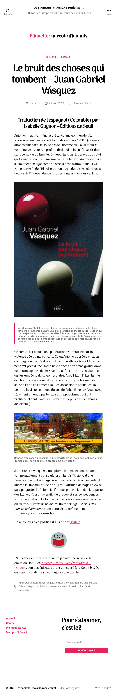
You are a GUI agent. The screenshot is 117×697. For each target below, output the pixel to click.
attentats (41, 583)
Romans (66, 57)
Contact (10, 623)
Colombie (52, 57)
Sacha (37, 103)
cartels (59, 583)
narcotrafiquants (58, 587)
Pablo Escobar (76, 587)
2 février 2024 (56, 103)
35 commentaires (82, 103)
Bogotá (50, 583)
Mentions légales (16, 628)
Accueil (10, 619)
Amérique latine (27, 583)
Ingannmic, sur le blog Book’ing (54, 457)
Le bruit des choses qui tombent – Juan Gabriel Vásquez (58, 80)
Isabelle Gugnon (83, 583)
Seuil (87, 587)
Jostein (75, 522)
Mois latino (42, 587)
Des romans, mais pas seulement (58, 7)
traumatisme (25, 590)
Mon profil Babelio (17, 632)
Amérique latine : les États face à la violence (52, 565)
